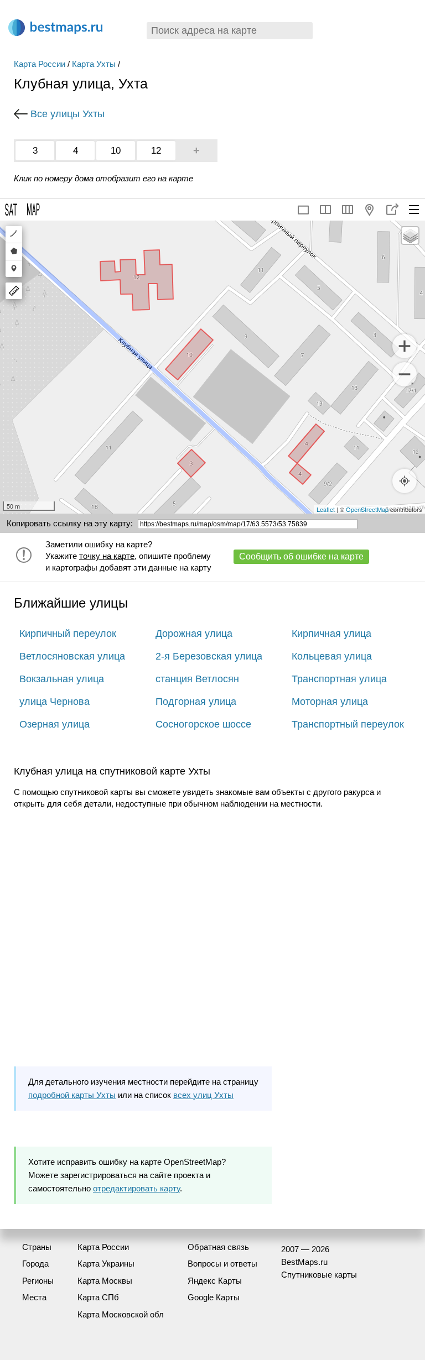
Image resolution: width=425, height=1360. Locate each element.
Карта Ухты (94, 64)
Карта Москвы (104, 1280)
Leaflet (326, 509)
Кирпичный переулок (67, 633)
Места (34, 1297)
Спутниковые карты (319, 1274)
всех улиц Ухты (203, 1095)
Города (35, 1263)
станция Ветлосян (197, 678)
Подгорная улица (196, 701)
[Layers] (410, 235)
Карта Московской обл (120, 1314)
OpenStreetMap (367, 509)
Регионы (38, 1280)
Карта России (39, 64)
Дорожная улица (194, 633)
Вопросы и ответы (222, 1263)
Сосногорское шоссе (203, 724)
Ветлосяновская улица (72, 656)
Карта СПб (98, 1297)
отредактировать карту (136, 1188)
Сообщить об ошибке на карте (301, 556)
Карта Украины (105, 1263)
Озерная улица (54, 724)
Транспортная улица (339, 678)
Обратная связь (218, 1247)
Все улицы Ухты (67, 113)
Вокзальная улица (61, 678)
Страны (36, 1247)
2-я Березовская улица (209, 656)
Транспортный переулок (348, 724)
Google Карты (214, 1297)
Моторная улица (330, 701)
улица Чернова (54, 701)
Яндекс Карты (215, 1280)
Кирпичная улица (331, 633)
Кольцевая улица (332, 656)
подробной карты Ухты (72, 1095)
